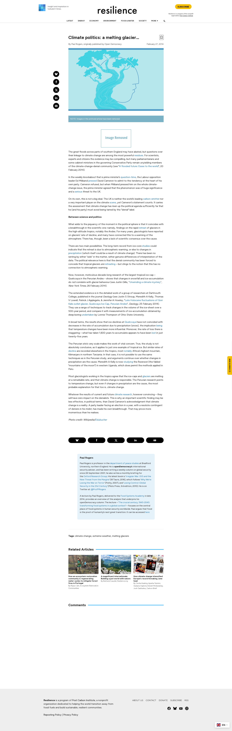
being (159, 325)
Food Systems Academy (132, 496)
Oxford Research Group (95, 476)
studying (128, 361)
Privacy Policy (70, 714)
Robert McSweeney (155, 586)
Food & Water (127, 21)
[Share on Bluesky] (77, 440)
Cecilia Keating (142, 583)
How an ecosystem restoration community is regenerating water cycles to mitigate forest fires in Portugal (83, 579)
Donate (163, 700)
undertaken (88, 314)
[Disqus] (116, 641)
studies (146, 245)
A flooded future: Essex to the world (138, 166)
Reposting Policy (53, 714)
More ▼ (154, 21)
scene (113, 202)
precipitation (75, 253)
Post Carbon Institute (186, 16)
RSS (186, 700)
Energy (81, 21)
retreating (110, 264)
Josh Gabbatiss (140, 588)
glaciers (146, 376)
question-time (128, 177)
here (147, 512)
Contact (151, 700)
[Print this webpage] (155, 440)
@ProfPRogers (98, 489)
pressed (92, 180)
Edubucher (101, 419)
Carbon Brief (152, 588)
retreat (142, 227)
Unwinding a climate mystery (145, 282)
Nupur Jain (75, 586)
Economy (94, 21)
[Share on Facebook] (96, 440)
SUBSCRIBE (183, 6)
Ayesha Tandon (154, 583)
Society (142, 21)
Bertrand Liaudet (109, 581)
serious (78, 191)
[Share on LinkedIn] (135, 440)
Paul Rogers (76, 44)
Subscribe (176, 700)
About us (137, 700)
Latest (70, 21)
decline (72, 350)
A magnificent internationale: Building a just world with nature (115, 577)
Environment (109, 21)
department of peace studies (124, 463)
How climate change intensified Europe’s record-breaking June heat (148, 578)
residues (138, 155)
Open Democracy (113, 44)
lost (154, 332)
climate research (123, 394)
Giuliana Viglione (140, 586)
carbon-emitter (151, 198)
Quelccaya (130, 321)
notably (128, 350)
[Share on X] (116, 440)
